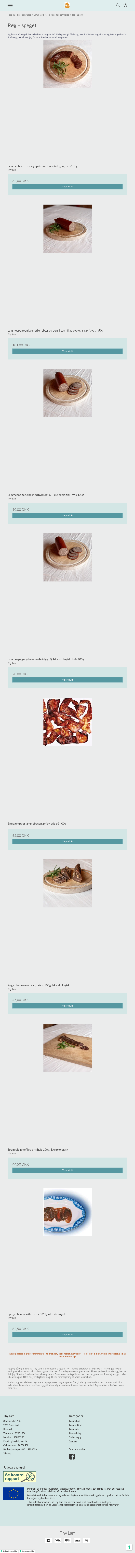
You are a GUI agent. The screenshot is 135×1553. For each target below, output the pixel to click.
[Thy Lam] (67, 5)
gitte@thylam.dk (19, 1441)
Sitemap (7, 1453)
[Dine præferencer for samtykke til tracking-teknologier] (129, 1547)
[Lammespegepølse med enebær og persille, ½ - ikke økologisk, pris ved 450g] (67, 264)
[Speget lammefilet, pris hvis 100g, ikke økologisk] (67, 1083)
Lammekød (74, 1421)
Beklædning (75, 1433)
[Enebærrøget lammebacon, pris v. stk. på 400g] (67, 757)
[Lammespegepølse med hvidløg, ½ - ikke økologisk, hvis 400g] (67, 428)
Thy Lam (68, 1533)
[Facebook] (72, 1458)
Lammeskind (75, 1425)
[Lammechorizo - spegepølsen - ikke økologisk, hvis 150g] (67, 100)
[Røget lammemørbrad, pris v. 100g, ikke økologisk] (67, 919)
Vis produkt (67, 186)
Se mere (73, 1441)
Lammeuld (74, 1429)
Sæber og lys (75, 1437)
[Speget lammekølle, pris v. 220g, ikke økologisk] (67, 1248)
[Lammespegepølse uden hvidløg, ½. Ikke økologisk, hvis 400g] (67, 593)
